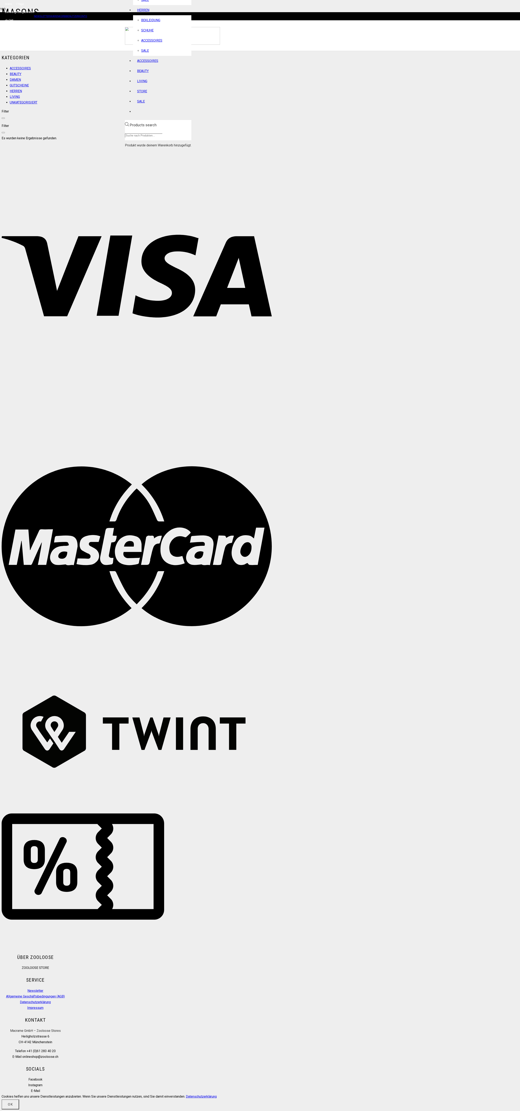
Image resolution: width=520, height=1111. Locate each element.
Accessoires (20, 68)
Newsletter (35, 991)
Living (15, 97)
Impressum (35, 1008)
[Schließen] (3, 118)
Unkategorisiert (23, 102)
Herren (16, 91)
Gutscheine (19, 85)
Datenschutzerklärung (35, 1002)
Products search (143, 125)
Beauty (15, 74)
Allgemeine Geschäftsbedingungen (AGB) (35, 996)
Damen (15, 80)
